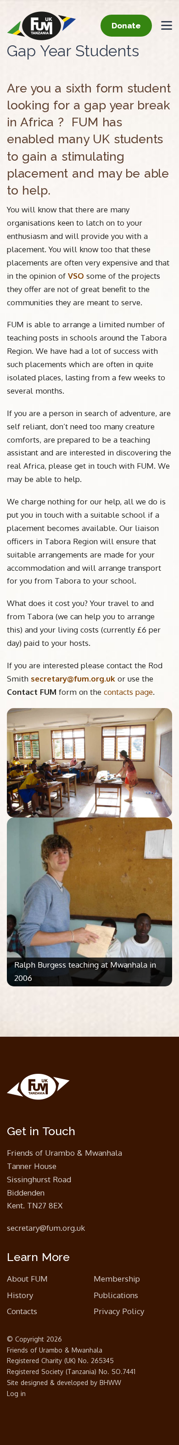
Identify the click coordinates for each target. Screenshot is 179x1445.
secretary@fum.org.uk (46, 1228)
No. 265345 (96, 1360)
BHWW (110, 1382)
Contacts (22, 1311)
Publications (116, 1295)
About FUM (27, 1278)
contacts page (128, 692)
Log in (16, 1393)
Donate (126, 25)
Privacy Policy (119, 1311)
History (20, 1295)
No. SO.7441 (117, 1371)
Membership (117, 1278)
